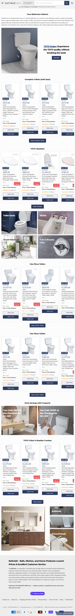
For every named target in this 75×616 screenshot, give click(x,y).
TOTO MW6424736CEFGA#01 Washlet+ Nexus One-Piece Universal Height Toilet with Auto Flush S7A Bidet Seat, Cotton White (10, 295)
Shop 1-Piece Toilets (37, 325)
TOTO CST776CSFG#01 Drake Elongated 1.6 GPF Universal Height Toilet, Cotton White (30, 362)
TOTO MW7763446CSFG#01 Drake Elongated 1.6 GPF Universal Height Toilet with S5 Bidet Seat (30, 469)
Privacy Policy (42, 600)
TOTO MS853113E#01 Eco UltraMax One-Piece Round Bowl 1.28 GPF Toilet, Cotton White (49, 292)
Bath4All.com (15, 607)
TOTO (4, 118)
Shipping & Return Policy (28, 600)
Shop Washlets (37, 206)
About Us (14, 600)
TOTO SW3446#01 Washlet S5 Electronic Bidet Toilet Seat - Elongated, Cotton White (10, 177)
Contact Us (5, 600)
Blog (61, 600)
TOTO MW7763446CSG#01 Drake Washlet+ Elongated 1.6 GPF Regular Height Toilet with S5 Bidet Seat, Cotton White (49, 471)
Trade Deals (69, 600)
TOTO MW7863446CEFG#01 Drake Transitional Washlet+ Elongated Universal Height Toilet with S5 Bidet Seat (10, 470)
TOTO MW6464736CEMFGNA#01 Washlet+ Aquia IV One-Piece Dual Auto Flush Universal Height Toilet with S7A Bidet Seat (30, 295)
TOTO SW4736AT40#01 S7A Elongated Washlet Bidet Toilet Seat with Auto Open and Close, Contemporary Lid (49, 178)
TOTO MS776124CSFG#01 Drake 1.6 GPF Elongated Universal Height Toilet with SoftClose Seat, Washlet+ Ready (30, 109)
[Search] (66, 3)
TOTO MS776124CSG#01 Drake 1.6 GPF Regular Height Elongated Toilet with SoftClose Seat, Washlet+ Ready (49, 109)
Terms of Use (53, 600)
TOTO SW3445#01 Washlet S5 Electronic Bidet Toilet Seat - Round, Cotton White (30, 177)
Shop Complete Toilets (37, 140)
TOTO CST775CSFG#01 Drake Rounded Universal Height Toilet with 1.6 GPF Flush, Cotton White (50, 362)
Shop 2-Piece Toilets (37, 395)
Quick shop (11, 130)
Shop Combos (37, 502)
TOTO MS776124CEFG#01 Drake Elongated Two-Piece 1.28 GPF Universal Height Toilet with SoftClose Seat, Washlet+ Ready (10, 110)
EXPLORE (56, 58)
